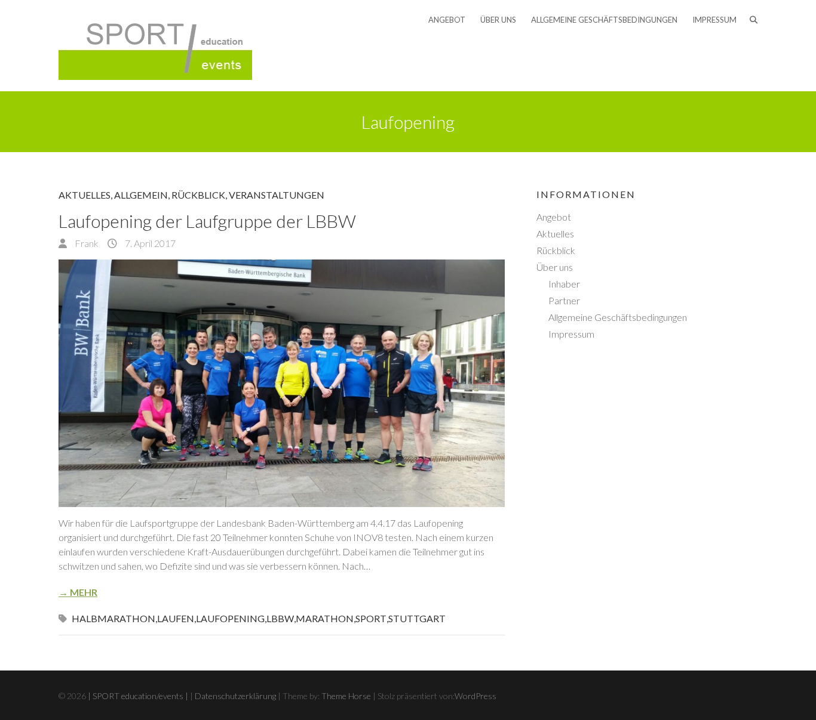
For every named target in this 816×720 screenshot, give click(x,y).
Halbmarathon (113, 618)
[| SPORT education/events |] (155, 45)
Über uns (498, 19)
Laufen (175, 618)
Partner (564, 300)
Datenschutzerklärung (235, 696)
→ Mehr (78, 592)
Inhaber (564, 283)
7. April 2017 (149, 243)
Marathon (325, 618)
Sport (370, 618)
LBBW (280, 618)
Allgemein (141, 194)
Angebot (446, 19)
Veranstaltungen (276, 194)
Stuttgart (417, 618)
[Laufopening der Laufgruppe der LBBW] (282, 383)
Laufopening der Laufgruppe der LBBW (207, 220)
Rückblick (198, 194)
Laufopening (230, 618)
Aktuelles (85, 194)
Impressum (714, 19)
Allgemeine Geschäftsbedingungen (604, 19)
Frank (86, 243)
